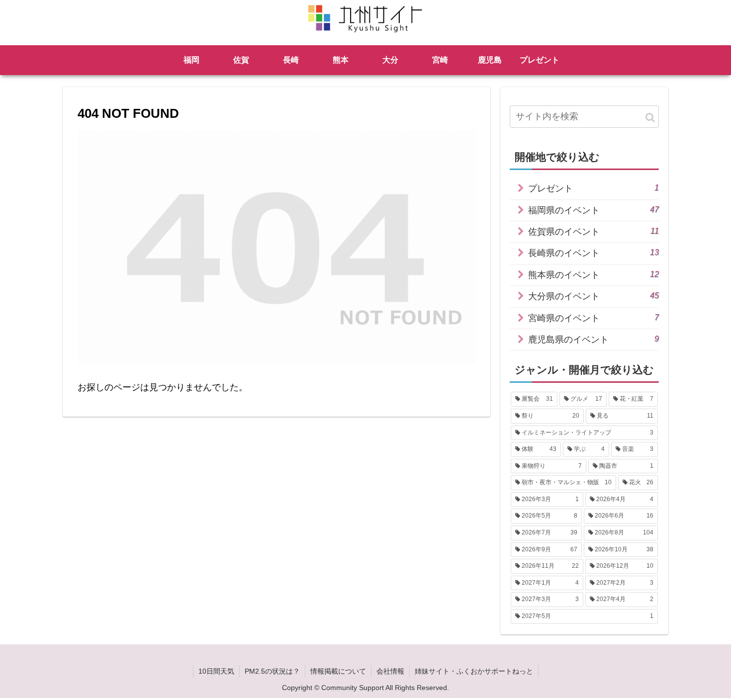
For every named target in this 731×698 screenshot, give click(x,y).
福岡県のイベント (593, 210)
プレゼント (593, 188)
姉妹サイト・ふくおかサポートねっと (474, 671)
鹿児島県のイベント (593, 339)
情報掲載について (338, 671)
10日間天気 (216, 671)
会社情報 (390, 671)
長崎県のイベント (593, 253)
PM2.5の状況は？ (272, 671)
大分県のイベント (593, 296)
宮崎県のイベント (593, 318)
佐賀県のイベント (593, 231)
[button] (650, 117)
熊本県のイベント (593, 274)
